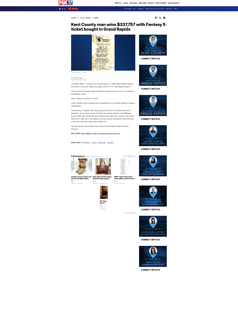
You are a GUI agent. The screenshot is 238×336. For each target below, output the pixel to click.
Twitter (94, 142)
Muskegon (169, 9)
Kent (134, 9)
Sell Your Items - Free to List (94, 156)
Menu (117, 3)
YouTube (110, 142)
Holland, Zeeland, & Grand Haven (154, 9)
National (133, 3)
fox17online (60, 9)
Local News (85, 18)
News (73, 18)
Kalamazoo (140, 9)
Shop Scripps (161, 3)
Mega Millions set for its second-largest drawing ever (100, 133)
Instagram (101, 142)
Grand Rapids (127, 9)
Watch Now (173, 3)
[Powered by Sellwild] (132, 213)
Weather (142, 3)
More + (176, 9)
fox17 (65, 9)
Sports (151, 3)
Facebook (87, 142)
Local (125, 3)
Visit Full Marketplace (129, 156)
